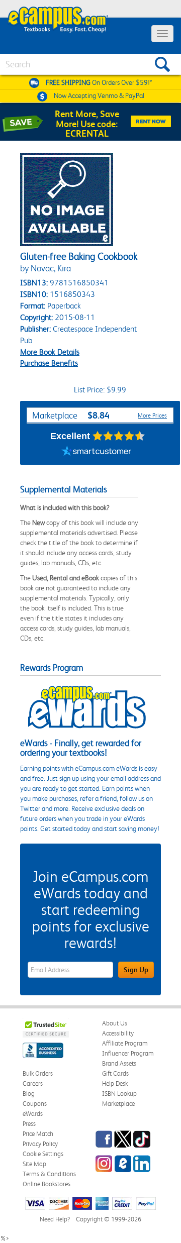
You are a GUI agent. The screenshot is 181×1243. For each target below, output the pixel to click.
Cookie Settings (43, 1154)
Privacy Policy (40, 1144)
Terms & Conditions (49, 1174)
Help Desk (115, 1083)
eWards (33, 1113)
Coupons (35, 1103)
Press (29, 1123)
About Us (114, 1023)
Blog (29, 1093)
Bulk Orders (38, 1073)
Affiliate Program (125, 1043)
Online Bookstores (46, 1184)
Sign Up (136, 970)
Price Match (38, 1133)
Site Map (34, 1164)
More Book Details (49, 352)
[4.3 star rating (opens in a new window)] (119, 436)
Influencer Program (128, 1053)
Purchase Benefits (49, 363)
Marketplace (118, 1103)
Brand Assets (119, 1063)
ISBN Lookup (119, 1093)
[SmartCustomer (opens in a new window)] (96, 452)
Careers (33, 1083)
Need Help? (55, 1219)
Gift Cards (115, 1073)
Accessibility (118, 1033)
